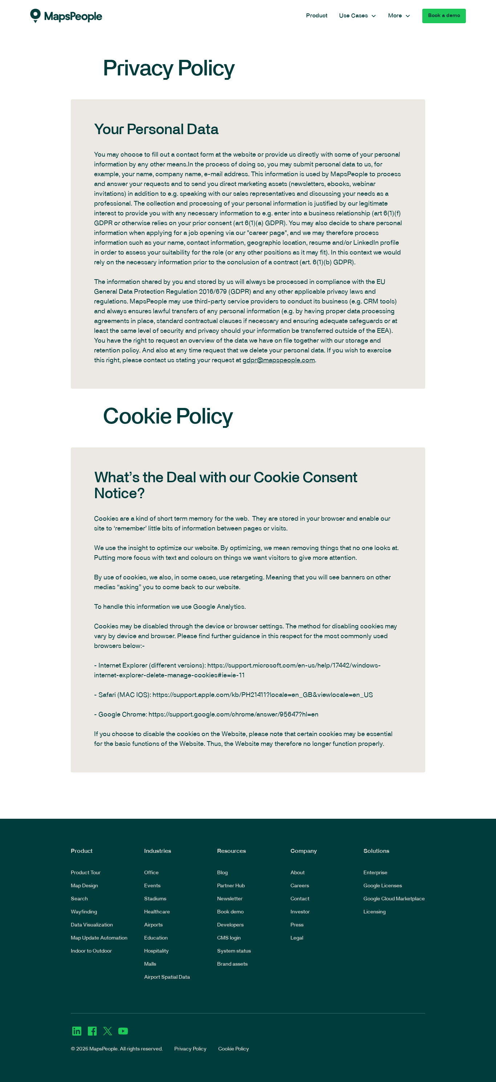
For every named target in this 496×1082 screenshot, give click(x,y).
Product (317, 15)
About (297, 873)
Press (297, 925)
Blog (222, 873)
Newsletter (230, 899)
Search (79, 899)
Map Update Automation (99, 938)
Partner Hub (231, 886)
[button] (357, 15)
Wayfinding (84, 912)
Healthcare (157, 912)
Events (152, 886)
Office (151, 873)
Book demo (230, 912)
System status (234, 951)
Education (156, 938)
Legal (296, 938)
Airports (153, 925)
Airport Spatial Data (167, 977)
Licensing (374, 912)
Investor (300, 912)
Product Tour (86, 873)
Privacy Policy (190, 1049)
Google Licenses (382, 886)
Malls (150, 964)
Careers (299, 886)
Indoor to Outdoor (91, 951)
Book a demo (444, 15)
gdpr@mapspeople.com (279, 361)
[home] (66, 16)
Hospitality (156, 951)
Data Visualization (92, 925)
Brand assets (232, 964)
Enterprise (375, 873)
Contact (299, 899)
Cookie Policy (233, 1049)
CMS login (229, 938)
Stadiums (155, 899)
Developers (230, 925)
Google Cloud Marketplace (394, 899)
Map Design (84, 886)
